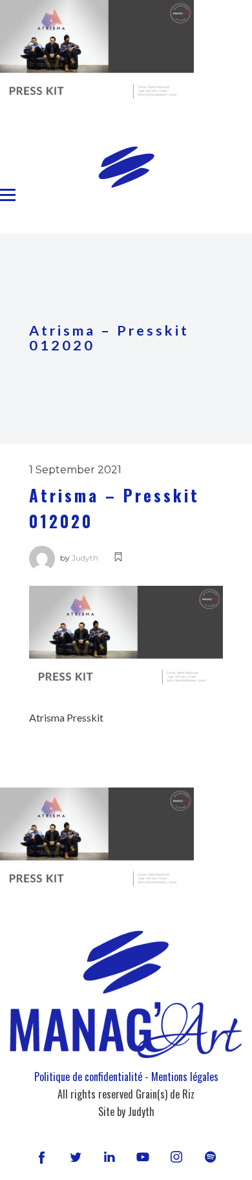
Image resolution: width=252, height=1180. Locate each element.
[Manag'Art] (126, 167)
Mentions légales (184, 1076)
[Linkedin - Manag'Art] (109, 1157)
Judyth (85, 558)
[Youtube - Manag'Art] (143, 1157)
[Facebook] (41, 1157)
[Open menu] (8, 195)
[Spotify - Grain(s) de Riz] (210, 1157)
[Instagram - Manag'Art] (176, 1157)
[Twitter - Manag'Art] (75, 1157)
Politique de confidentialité (88, 1076)
